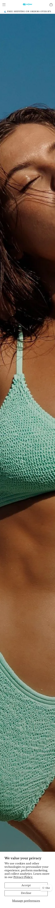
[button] (4, 5)
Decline (26, 893)
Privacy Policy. (23, 877)
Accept (26, 885)
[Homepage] (27, 5)
